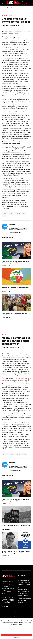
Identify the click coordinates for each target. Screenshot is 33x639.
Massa (4, 334)
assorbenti (5, 454)
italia (24, 213)
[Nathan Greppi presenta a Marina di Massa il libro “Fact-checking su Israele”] (16, 540)
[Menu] (3, 3)
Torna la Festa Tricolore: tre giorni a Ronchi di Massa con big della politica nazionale (16, 262)
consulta (5, 213)
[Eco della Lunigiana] (17, 3)
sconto (24, 454)
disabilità (17, 213)
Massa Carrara (7, 15)
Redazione (5, 25)
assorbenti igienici (16, 358)
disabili (11, 213)
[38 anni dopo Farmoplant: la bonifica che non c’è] (16, 514)
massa (4, 216)
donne (12, 454)
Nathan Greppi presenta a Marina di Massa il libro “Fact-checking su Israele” (16, 552)
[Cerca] (30, 3)
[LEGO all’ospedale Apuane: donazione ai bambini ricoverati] (16, 302)
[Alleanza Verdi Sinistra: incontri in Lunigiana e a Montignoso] (16, 276)
